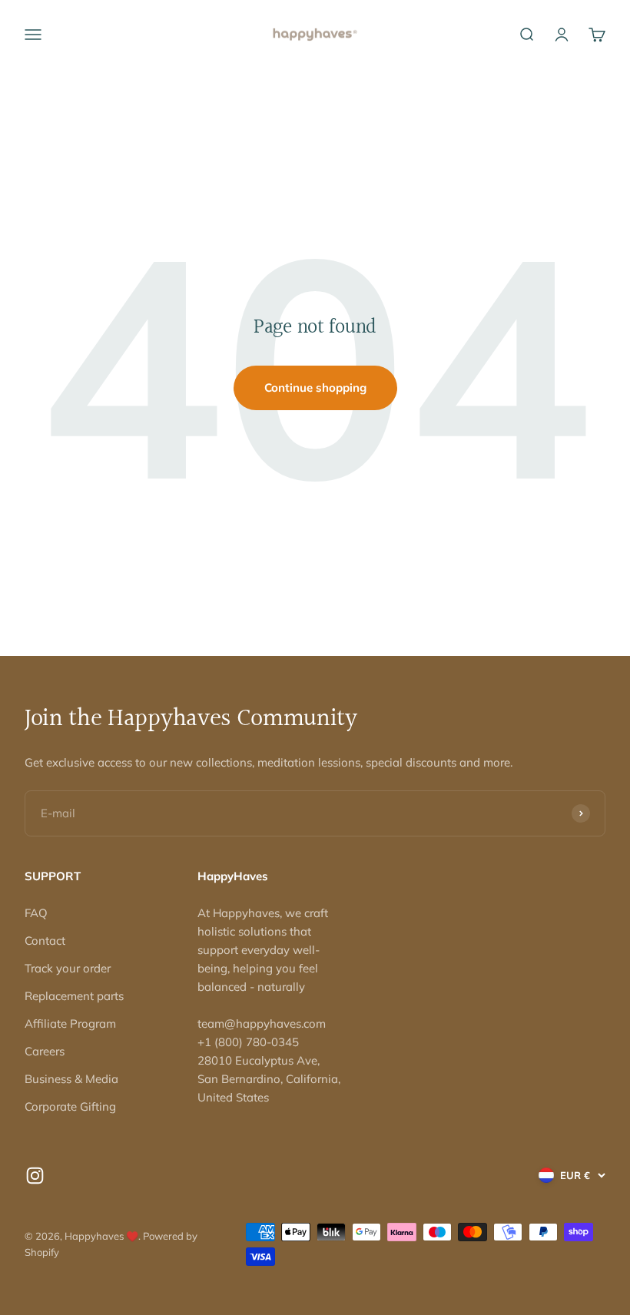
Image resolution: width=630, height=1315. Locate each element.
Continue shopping (315, 387)
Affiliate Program (70, 1023)
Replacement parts (74, 996)
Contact (45, 940)
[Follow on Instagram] (35, 1175)
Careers (45, 1051)
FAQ (36, 913)
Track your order (68, 968)
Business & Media (71, 1079)
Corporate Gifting (70, 1106)
